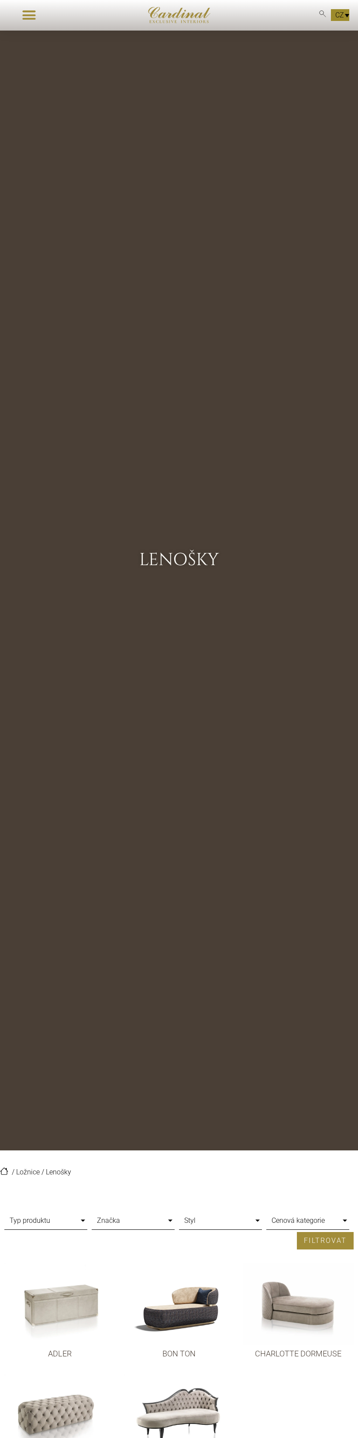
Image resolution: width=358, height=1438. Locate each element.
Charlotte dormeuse (298, 1353)
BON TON (179, 1353)
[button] (28, 15)
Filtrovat (325, 1240)
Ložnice (28, 1172)
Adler (60, 1353)
